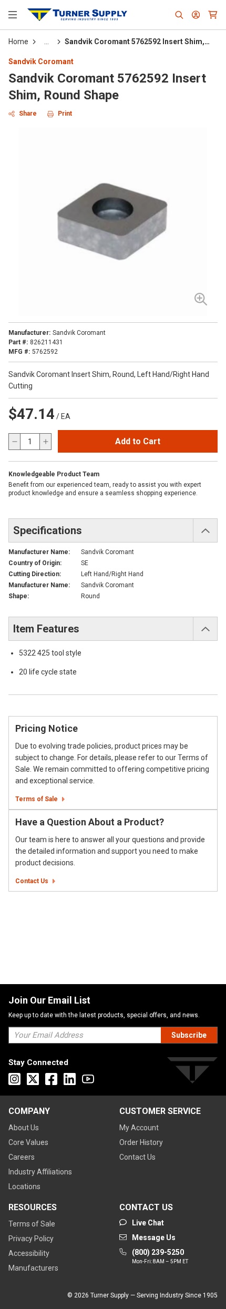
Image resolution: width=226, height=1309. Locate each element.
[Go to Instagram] (14, 1079)
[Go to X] (33, 1079)
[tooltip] (46, 41)
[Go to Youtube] (88, 1079)
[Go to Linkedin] (70, 1079)
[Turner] (192, 1072)
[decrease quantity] (14, 441)
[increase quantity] (45, 441)
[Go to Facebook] (51, 1079)
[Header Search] (179, 15)
